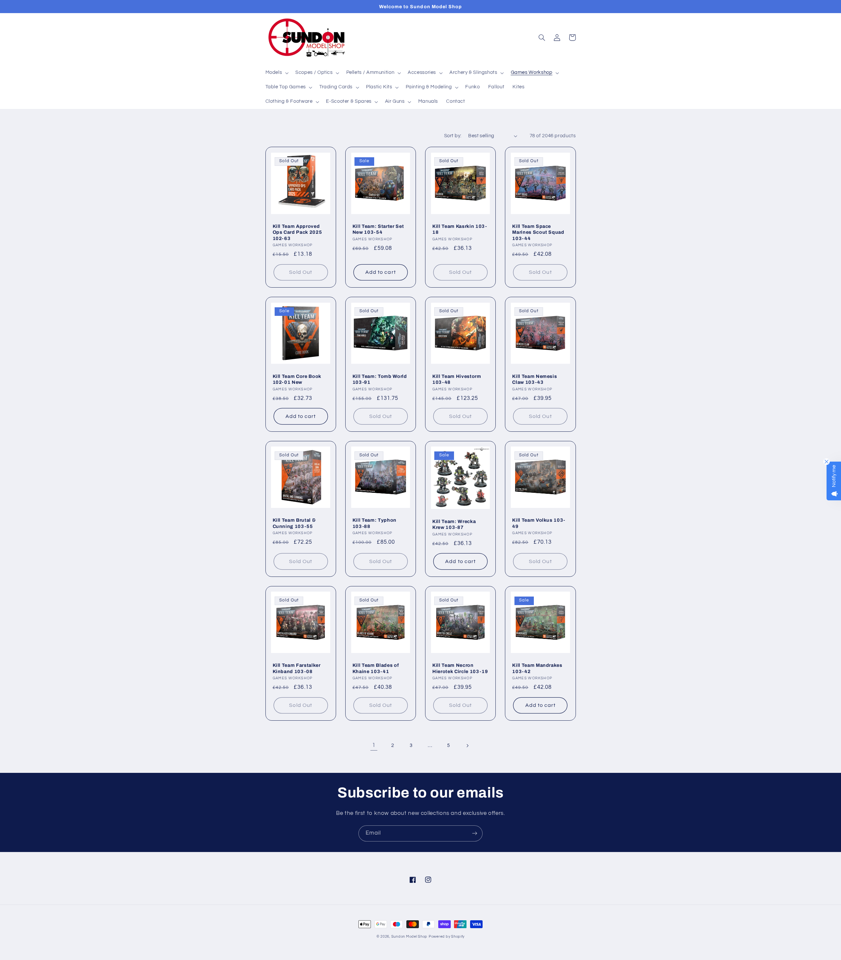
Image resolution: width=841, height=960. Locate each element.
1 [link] (373, 745)
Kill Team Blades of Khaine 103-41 (375, 668)
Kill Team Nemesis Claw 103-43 (534, 379)
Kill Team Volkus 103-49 (538, 523)
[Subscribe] (474, 833)
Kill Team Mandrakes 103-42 (537, 668)
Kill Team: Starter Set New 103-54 (378, 229)
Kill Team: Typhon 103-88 (374, 523)
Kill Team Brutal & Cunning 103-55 (294, 523)
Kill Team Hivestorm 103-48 (456, 379)
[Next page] (467, 745)
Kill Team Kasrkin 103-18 (459, 229)
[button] (276, 73)
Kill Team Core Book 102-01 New (297, 379)
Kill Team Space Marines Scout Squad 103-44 (538, 232)
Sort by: (452, 135)
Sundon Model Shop (409, 936)
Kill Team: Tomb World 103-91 (379, 379)
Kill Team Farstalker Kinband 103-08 (297, 668)
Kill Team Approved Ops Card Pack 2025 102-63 (297, 232)
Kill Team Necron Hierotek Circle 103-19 (460, 668)
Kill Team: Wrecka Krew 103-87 (454, 524)
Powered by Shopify (447, 936)
